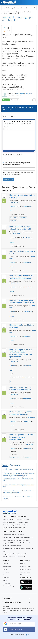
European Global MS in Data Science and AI (14, 554)
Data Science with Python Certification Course (15, 525)
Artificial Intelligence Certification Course (14, 527)
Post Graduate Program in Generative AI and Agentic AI (18, 537)
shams (11, 242)
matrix (15, 217)
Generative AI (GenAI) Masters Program (13, 534)
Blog (4, 575)
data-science (28, 457)
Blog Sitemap (6, 583)
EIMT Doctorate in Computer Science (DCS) (14, 557)
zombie (12, 267)
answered (12, 206)
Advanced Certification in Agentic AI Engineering (16, 519)
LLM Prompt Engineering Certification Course (15, 522)
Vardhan (24, 377)
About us (5, 563)
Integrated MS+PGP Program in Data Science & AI (16, 543)
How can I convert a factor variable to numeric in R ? (20, 388)
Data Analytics (20, 93)
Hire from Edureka (25, 575)
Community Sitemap (8, 586)
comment (15, 100)
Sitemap (5, 580)
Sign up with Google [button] (14, 623)
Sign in (27, 635)
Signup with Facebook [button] (15, 629)
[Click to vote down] (4, 31)
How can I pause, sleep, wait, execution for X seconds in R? (21, 301)
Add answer (9, 179)
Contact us (6, 572)
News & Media (7, 566)
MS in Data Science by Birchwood (12, 545)
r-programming (14, 457)
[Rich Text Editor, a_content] (19, 140)
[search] (34, 7)
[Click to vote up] (4, 27)
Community (6, 577)
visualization (23, 217)
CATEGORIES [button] (7, 598)
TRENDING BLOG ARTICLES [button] (12, 602)
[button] (5, 121)
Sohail (11, 211)
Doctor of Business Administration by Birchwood (16, 540)
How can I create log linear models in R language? (20, 413)
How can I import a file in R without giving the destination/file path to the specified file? (20, 353)
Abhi (11, 370)
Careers (22, 563)
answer (7, 100)
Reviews (5, 569)
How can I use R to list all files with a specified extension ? (21, 277)
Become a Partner (25, 572)
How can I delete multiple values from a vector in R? (20, 227)
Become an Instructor (26, 566)
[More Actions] (34, 100)
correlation (13, 220)
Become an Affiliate (25, 569)
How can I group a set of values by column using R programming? (22, 436)
